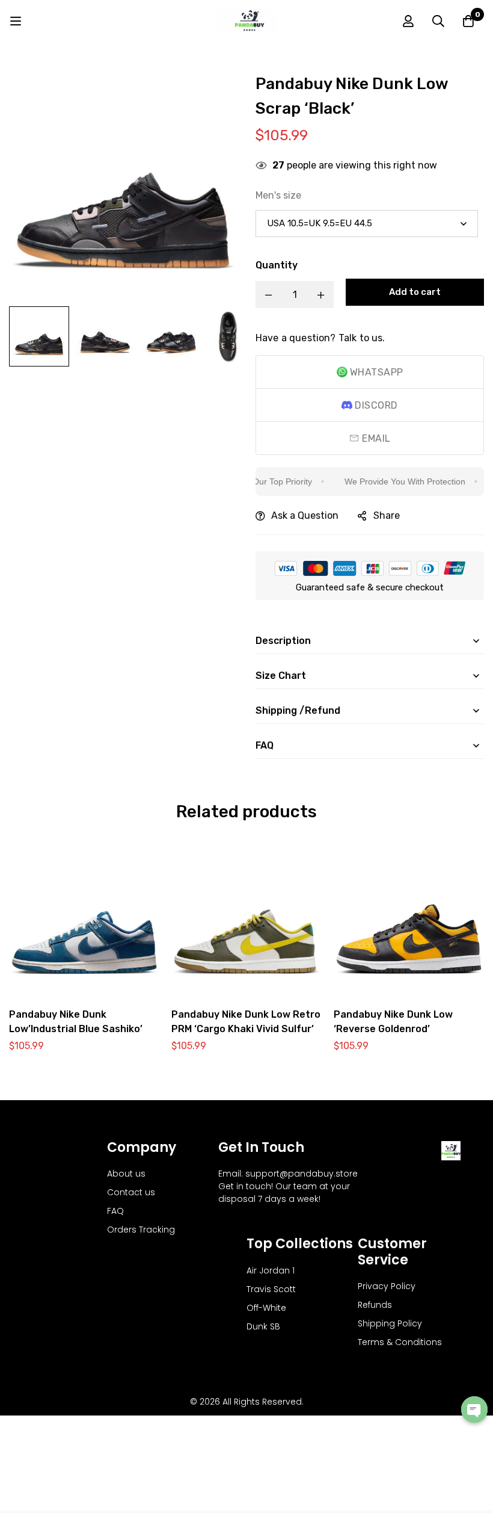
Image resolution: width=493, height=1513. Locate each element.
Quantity (277, 265)
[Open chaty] (474, 1409)
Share (386, 515)
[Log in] (408, 21)
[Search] (438, 21)
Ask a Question (304, 515)
